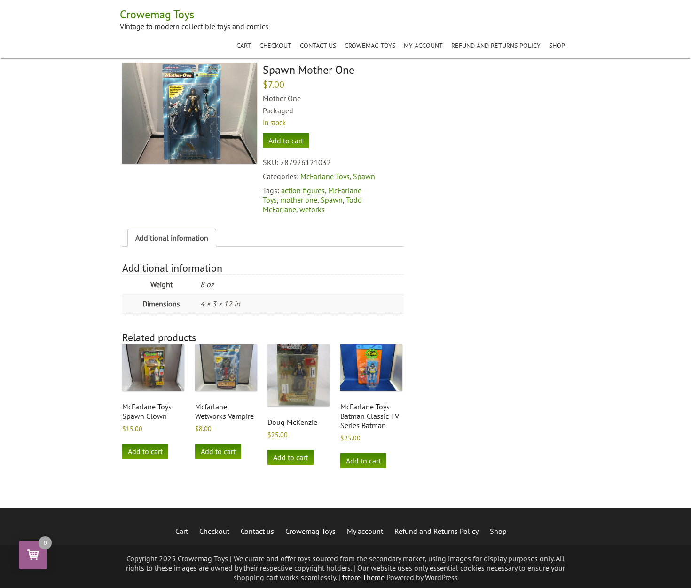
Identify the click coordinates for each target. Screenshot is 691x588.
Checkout (275, 45)
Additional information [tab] (171, 238)
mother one (298, 199)
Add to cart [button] (145, 451)
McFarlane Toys (325, 176)
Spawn (364, 176)
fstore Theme (364, 577)
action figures (303, 190)
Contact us (318, 45)
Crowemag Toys (370, 45)
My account (423, 45)
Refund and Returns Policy (496, 45)
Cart (243, 45)
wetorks (312, 209)
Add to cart (285, 140)
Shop (557, 45)
